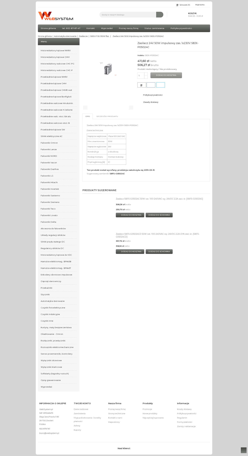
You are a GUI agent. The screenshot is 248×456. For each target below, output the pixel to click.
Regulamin (182, 418)
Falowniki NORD (49, 156)
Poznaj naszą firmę (128, 28)
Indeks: (140, 55)
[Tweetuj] (160, 85)
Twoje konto (82, 403)
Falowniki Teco (48, 209)
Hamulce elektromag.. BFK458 (56, 261)
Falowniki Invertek (50, 189)
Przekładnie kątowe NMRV (54, 77)
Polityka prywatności (181, 28)
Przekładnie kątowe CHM (53, 83)
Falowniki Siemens (50, 202)
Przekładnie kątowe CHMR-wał (56, 90)
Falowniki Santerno (50, 195)
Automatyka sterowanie (53, 301)
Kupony (77, 430)
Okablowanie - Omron (52, 334)
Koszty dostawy (184, 409)
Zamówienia (79, 413)
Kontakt (90, 28)
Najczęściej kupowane (153, 418)
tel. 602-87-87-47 (71, 28)
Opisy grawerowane (51, 380)
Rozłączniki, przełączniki (53, 340)
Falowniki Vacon (49, 162)
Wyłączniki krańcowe (51, 367)
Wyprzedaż (107, 28)
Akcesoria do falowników (53, 228)
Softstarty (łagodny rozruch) (55, 373)
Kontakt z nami (115, 418)
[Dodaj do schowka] (142, 85)
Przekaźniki (46, 288)
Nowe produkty (150, 413)
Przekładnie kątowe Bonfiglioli (56, 96)
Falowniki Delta (48, 222)
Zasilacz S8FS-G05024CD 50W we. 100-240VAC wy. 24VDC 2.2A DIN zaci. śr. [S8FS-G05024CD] (157, 235)
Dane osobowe (81, 409)
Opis (87, 116)
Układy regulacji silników (53, 235)
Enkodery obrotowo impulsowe (56, 275)
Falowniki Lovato (49, 215)
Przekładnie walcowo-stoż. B (55, 123)
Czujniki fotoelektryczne (53, 307)
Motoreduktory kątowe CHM (55, 57)
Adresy (77, 425)
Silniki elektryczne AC (51, 136)
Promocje (147, 409)
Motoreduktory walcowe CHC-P (57, 70)
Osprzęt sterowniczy (51, 281)
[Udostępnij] (151, 85)
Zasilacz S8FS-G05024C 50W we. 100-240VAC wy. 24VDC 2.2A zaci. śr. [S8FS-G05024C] (159, 199)
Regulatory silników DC (52, 248)
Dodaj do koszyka (166, 75)
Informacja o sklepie (52, 403)
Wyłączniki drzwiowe (51, 360)
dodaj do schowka (159, 215)
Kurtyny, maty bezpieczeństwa (56, 327)
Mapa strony (114, 422)
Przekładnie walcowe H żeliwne (57, 110)
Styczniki (45, 294)
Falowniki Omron (49, 143)
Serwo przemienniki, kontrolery (56, 354)
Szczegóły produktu (107, 116)
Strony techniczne (116, 413)
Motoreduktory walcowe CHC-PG (57, 64)
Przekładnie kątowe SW (53, 129)
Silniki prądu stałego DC (53, 242)
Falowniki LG (47, 176)
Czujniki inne (47, 321)
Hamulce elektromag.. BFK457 (56, 268)
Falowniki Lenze (49, 149)
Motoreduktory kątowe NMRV (56, 50)
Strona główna (48, 28)
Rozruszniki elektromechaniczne (57, 347)
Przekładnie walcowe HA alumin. (57, 103)
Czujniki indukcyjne (50, 314)
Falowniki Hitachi (49, 182)
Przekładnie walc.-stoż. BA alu (56, 116)
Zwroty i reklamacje (186, 426)
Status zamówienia (154, 28)
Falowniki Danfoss (50, 169)
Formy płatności (184, 422)
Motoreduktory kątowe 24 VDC (56, 255)
